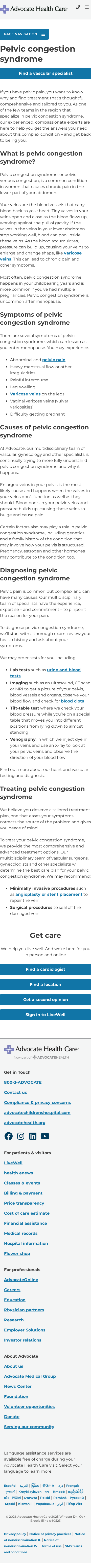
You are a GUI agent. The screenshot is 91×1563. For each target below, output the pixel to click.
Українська (45, 1504)
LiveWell (13, 1163)
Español (10, 1485)
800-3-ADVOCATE (23, 1082)
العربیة (24, 1485)
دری (60, 1485)
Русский (77, 1498)
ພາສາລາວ (30, 1498)
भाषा (47, 1492)
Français (72, 1485)
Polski (45, 1498)
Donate (11, 1416)
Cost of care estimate (27, 1213)
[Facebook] (9, 1137)
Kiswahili (25, 1504)
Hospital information (26, 1243)
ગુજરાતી (10, 1492)
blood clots (72, 701)
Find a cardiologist (45, 969)
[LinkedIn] (33, 1137)
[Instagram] (21, 1137)
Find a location (45, 984)
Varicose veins (25, 394)
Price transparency (24, 1203)
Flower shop (17, 1253)
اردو (60, 1504)
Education (15, 1299)
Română (59, 1498)
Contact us (15, 1092)
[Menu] (86, 7)
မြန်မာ (35, 1485)
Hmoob (59, 1492)
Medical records (21, 1233)
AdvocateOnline (21, 1279)
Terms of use (52, 1546)
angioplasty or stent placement (48, 894)
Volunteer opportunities (29, 1406)
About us (13, 1366)
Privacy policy (15, 1534)
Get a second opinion (45, 999)
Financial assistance (25, 1223)
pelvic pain (53, 359)
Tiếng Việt (74, 1504)
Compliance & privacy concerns (37, 1102)
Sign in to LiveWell (45, 1014)
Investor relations (22, 1340)
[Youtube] (45, 1137)
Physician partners (24, 1310)
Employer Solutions (25, 1330)
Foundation (16, 1396)
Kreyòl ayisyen (29, 1492)
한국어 (16, 1498)
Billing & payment (23, 1193)
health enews (18, 1173)
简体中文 (48, 1485)
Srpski (10, 1504)
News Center (18, 1386)
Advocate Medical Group (30, 1376)
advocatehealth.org (25, 1122)
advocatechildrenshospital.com (37, 1112)
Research (14, 1320)
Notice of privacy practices (50, 1534)
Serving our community (29, 1426)
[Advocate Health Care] (34, 9)
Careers (12, 1289)
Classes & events (22, 1183)
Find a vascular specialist (46, 73)
